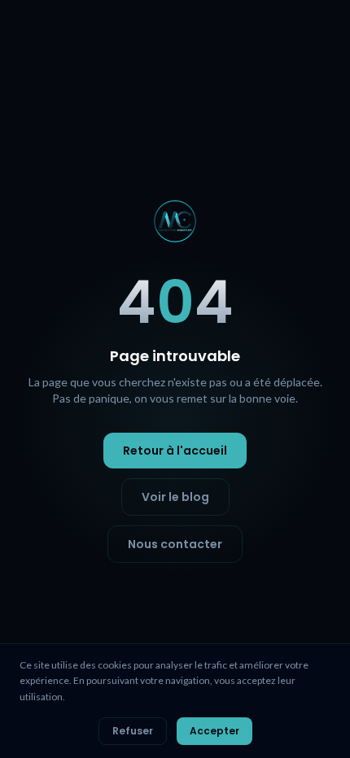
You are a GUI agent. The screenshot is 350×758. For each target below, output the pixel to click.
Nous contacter (175, 544)
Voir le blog (175, 497)
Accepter (214, 731)
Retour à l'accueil (175, 450)
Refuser (132, 731)
